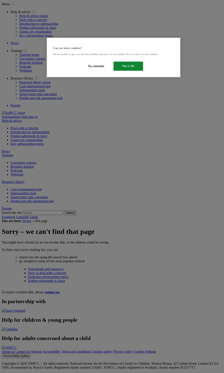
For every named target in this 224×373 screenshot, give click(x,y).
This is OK (128, 66)
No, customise (96, 65)
